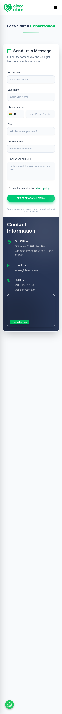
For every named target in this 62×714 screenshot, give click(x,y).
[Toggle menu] (55, 7)
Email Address (15, 141)
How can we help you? (20, 158)
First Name (14, 72)
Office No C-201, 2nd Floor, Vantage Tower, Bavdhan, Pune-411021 (34, 251)
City (10, 124)
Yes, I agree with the (30, 188)
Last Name (14, 89)
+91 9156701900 (25, 285)
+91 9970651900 (25, 290)
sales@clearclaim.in (27, 270)
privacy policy (42, 188)
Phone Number (16, 107)
